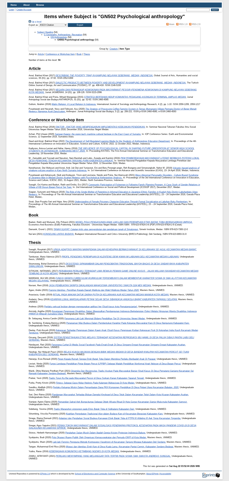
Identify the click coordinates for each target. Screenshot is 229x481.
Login (11, 9)
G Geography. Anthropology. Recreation (63, 34)
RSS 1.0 (183, 24)
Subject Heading (45, 32)
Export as (33, 25)
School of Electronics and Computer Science (95, 474)
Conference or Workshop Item (60, 54)
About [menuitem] (26, 5)
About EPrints (152, 474)
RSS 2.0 (195, 24)
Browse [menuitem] (40, 5)
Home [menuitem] (14, 5)
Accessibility (165, 474)
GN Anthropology (59, 37)
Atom (171, 24)
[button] (80, 25)
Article (41, 54)
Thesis (86, 54)
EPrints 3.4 (45, 474)
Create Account (23, 9)
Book (79, 54)
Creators (114, 49)
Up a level (36, 21)
